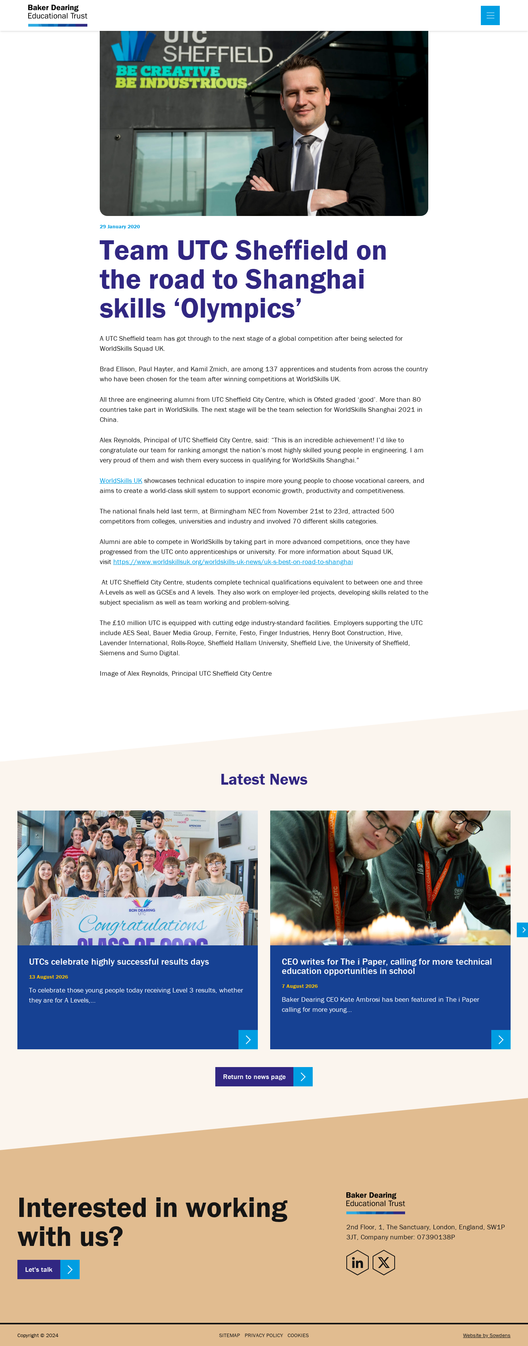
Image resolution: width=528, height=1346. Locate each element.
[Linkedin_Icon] (357, 1263)
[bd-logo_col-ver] (57, 16)
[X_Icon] (384, 1263)
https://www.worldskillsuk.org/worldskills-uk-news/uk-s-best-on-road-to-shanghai (233, 561)
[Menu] (490, 15)
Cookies (298, 1335)
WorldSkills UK (121, 480)
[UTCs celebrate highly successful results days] (137, 930)
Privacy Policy (264, 1335)
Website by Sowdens (487, 1335)
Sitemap (229, 1335)
